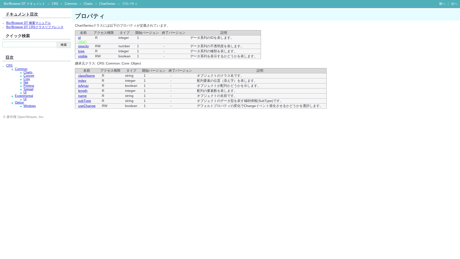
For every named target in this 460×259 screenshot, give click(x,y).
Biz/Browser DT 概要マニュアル (28, 23)
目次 (10, 57)
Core (26, 79)
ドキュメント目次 (22, 14)
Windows (29, 106)
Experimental (24, 96)
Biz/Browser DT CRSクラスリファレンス (34, 27)
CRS (55, 4)
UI (25, 92)
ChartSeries (107, 4)
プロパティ (130, 4)
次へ (454, 4)
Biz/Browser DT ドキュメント (24, 4)
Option (19, 102)
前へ (442, 4)
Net (25, 82)
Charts (88, 4)
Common (71, 4)
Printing (28, 86)
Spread (28, 89)
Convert (28, 75)
